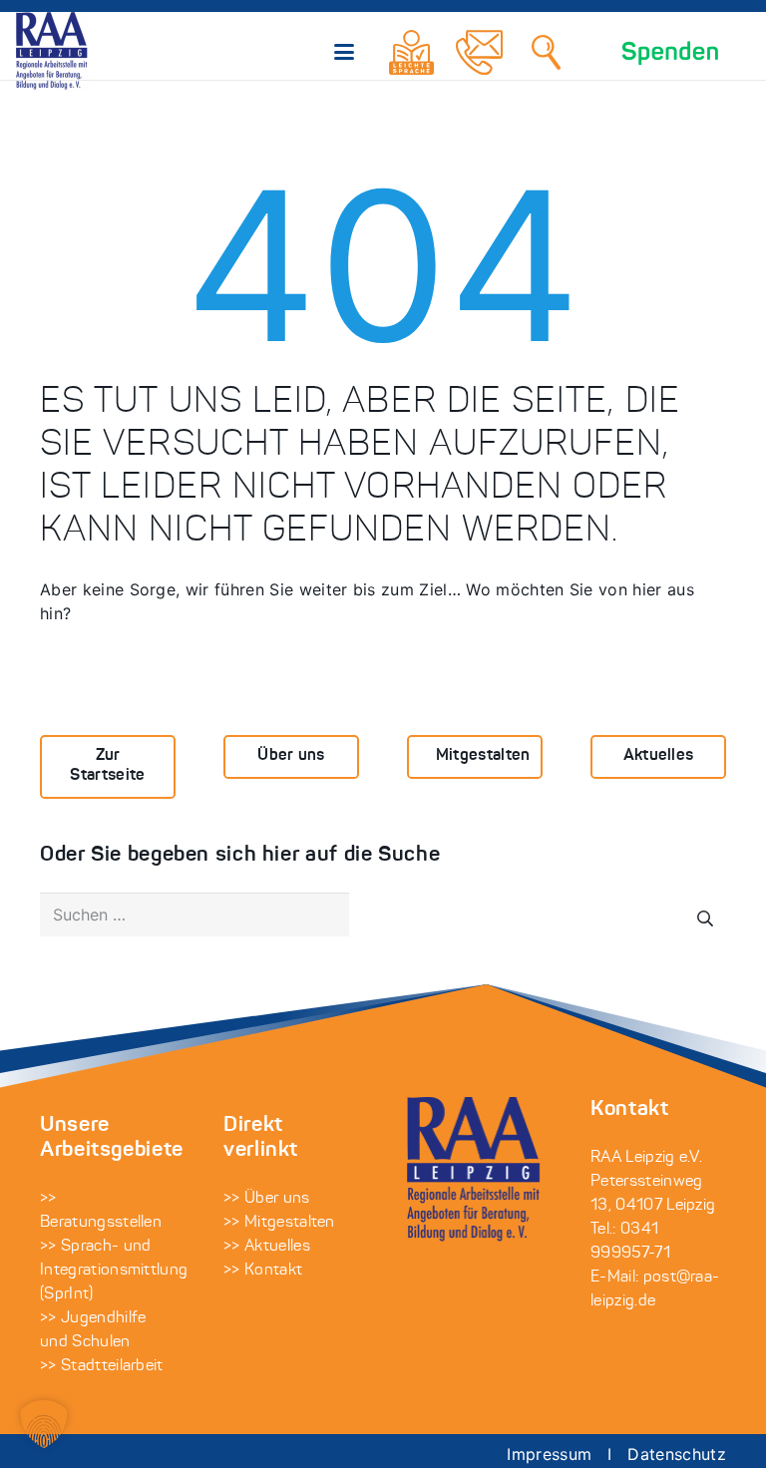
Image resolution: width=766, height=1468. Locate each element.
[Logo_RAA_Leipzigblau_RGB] (52, 52)
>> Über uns (266, 1199)
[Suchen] (546, 52)
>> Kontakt (262, 1271)
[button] (344, 52)
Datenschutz (676, 1454)
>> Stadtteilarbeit (102, 1366)
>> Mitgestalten (279, 1223)
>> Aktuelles (266, 1247)
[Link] (411, 52)
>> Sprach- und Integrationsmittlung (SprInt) (114, 1270)
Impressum (549, 1454)
